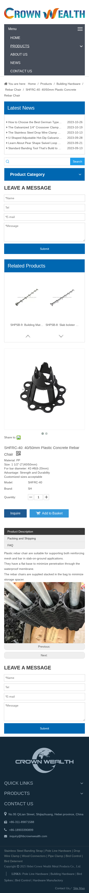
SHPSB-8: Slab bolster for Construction (62, 324)
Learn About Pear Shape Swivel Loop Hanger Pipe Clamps (45, 145)
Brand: (8, 488)
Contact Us (62, 888)
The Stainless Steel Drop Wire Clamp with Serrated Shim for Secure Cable (45, 134)
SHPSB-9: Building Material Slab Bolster (26, 324)
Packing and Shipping (21, 538)
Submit (44, 248)
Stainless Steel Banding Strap (23, 850)
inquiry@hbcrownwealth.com (28, 836)
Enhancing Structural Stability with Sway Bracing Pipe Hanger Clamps (45, 119)
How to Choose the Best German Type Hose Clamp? (42, 124)
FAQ (10, 545)
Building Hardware (63, 873)
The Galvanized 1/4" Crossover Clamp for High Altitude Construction (45, 129)
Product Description (20, 531)
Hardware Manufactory (48, 880)
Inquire (15, 513)
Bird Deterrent (13, 861)
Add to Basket (52, 513)
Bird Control (73, 856)
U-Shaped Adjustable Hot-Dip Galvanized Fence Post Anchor (45, 139)
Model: (8, 482)
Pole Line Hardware (58, 850)
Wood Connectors (34, 856)
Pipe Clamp (55, 856)
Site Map (79, 888)
